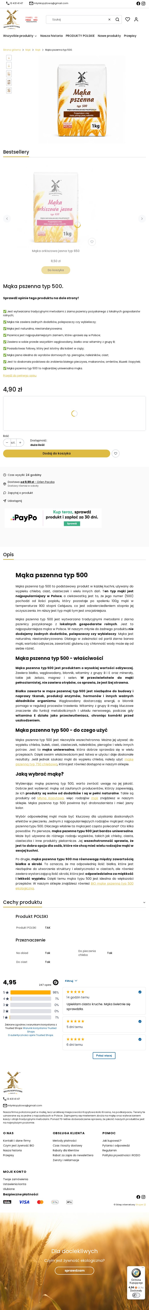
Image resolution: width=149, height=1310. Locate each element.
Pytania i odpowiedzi (116, 1145)
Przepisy (8, 1155)
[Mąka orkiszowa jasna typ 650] (55, 205)
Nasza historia (12, 1150)
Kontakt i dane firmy (17, 1141)
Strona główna (12, 49)
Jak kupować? (111, 1141)
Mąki (28, 49)
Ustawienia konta (14, 1184)
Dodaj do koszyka (57, 453)
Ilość (6, 436)
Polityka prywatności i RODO (121, 1155)
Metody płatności (64, 1141)
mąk (94, 798)
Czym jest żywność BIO (18, 1145)
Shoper (139, 1204)
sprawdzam (75, 1270)
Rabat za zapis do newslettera (73, 1155)
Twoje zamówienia (15, 1179)
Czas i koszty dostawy (67, 1145)
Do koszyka (56, 270)
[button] (117, 19)
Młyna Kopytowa (50, 798)
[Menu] (142, 1268)
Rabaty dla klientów (66, 1150)
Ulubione (9, 1189)
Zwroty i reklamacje (66, 1160)
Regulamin (109, 1150)
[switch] (136, 1295)
